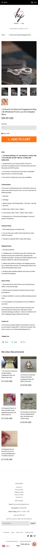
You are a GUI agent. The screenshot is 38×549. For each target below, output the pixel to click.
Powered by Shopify (25, 541)
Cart (35, 2)
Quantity (4, 124)
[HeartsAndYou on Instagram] (35, 536)
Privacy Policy (19, 489)
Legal (12, 532)
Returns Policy (19, 494)
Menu (5, 2)
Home (3, 35)
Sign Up (33, 523)
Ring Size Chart (29, 532)
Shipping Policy (19, 492)
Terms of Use (19, 532)
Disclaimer (6, 532)
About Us (19, 487)
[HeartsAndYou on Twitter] (28, 536)
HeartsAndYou (14, 541)
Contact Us (19, 497)
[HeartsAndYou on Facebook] (31, 536)
